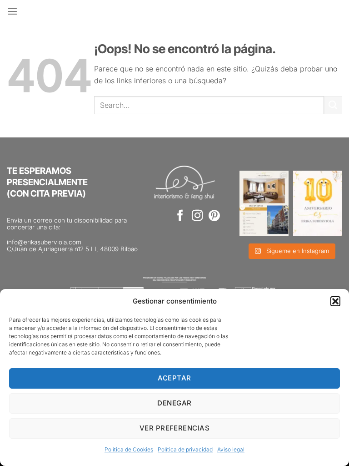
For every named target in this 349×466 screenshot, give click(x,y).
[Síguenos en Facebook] (180, 216)
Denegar (174, 403)
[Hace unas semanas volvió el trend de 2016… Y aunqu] (317, 203)
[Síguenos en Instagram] (197, 216)
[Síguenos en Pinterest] (214, 216)
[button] (335, 301)
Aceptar (174, 378)
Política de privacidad (185, 449)
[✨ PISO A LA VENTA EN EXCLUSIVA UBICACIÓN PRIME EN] (264, 203)
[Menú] (12, 11)
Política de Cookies (129, 449)
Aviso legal (230, 449)
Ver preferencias (174, 428)
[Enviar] (333, 105)
